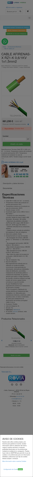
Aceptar (20, 469)
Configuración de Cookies (11, 469)
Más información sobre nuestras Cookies (14, 461)
